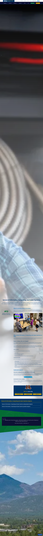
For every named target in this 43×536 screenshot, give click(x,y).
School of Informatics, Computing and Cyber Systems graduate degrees (16, 406)
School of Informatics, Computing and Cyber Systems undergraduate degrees (17, 404)
